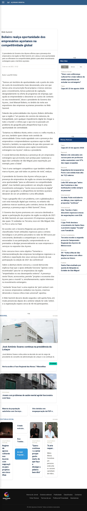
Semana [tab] (73, 67)
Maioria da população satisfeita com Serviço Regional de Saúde (11, 411)
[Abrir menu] (3, 2)
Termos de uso (46, 498)
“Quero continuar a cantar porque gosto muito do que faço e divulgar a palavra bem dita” (36, 459)
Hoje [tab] (65, 67)
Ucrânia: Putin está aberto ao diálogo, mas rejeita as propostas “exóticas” (72, 200)
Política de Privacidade (60, 498)
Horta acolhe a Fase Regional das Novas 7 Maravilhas (24, 366)
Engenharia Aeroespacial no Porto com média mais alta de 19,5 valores (72, 172)
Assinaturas (74, 498)
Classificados (68, 495)
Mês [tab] (81, 67)
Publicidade (58, 495)
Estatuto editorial (46, 495)
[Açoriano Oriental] (6, 500)
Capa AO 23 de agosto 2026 (72, 88)
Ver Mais (55, 316)
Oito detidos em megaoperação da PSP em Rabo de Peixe (43, 411)
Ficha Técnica (34, 498)
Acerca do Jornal (32, 495)
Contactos (78, 495)
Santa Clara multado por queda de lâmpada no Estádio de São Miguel (71, 268)
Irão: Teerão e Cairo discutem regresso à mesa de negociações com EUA (72, 212)
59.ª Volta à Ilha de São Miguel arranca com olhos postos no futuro (71, 255)
